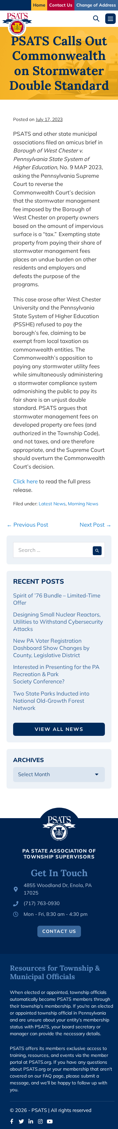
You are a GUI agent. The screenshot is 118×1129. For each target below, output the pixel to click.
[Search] (97, 550)
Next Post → (95, 524)
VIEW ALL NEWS (59, 729)
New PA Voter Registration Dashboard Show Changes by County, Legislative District (51, 647)
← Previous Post (27, 524)
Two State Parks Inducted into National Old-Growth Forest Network (51, 700)
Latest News (52, 504)
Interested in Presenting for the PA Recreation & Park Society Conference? (56, 674)
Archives (28, 760)
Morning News (83, 504)
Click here (25, 481)
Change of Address (96, 5)
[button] (98, 18)
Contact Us (60, 5)
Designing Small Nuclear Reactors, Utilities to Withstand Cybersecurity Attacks (58, 621)
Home (39, 5)
